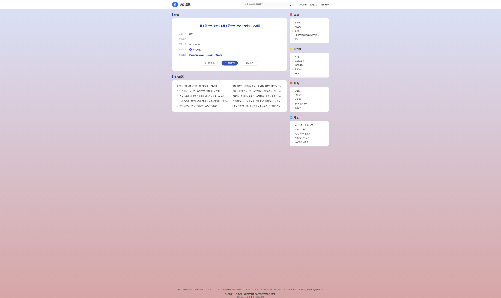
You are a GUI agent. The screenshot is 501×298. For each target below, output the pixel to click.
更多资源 (325, 4)
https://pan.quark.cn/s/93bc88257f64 (206, 54)
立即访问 (231, 63)
